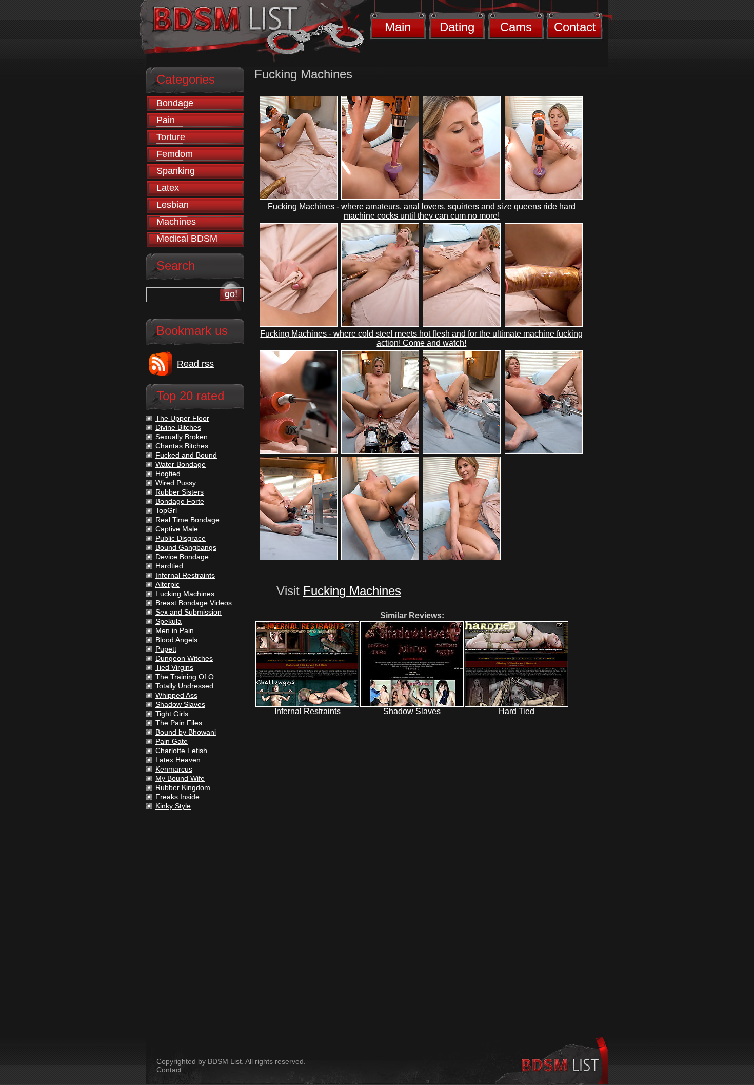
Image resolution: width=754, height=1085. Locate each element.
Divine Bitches (178, 427)
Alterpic (167, 584)
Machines (176, 221)
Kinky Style (173, 806)
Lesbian (172, 205)
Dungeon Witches (184, 658)
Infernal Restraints (307, 711)
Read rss (195, 364)
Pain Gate (171, 741)
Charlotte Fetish (181, 750)
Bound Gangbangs (185, 547)
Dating (457, 27)
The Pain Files (178, 723)
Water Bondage (180, 464)
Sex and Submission (188, 612)
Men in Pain (174, 630)
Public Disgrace (180, 538)
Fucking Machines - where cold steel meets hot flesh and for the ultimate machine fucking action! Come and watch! (421, 338)
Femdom (174, 154)
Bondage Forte (179, 501)
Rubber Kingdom (182, 787)
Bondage (174, 103)
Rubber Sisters (179, 492)
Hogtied (168, 473)
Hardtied (169, 566)
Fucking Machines (352, 591)
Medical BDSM (186, 238)
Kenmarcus (173, 769)
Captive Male (176, 529)
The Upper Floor (182, 418)
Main (398, 27)
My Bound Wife (180, 778)
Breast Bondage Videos (193, 603)
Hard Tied (516, 711)
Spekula (168, 621)
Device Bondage (182, 557)
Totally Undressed (184, 686)
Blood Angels (176, 640)
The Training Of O (184, 677)
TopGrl (166, 510)
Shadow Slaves (412, 711)
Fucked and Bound (186, 455)
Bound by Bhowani (185, 732)
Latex (167, 188)
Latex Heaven (178, 760)
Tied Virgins (174, 667)
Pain (165, 120)
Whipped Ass (176, 695)
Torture (170, 137)
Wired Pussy (175, 483)
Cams (516, 27)
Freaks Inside (177, 797)
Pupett (165, 649)
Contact (575, 27)
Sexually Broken (181, 436)
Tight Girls (171, 713)
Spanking (175, 171)
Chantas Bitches (181, 446)
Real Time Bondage (187, 520)
